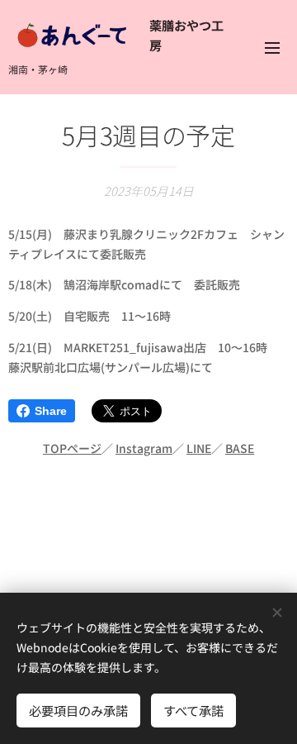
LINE (198, 448)
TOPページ (72, 448)
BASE (239, 448)
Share (51, 410)
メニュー (272, 47)
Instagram (144, 448)
